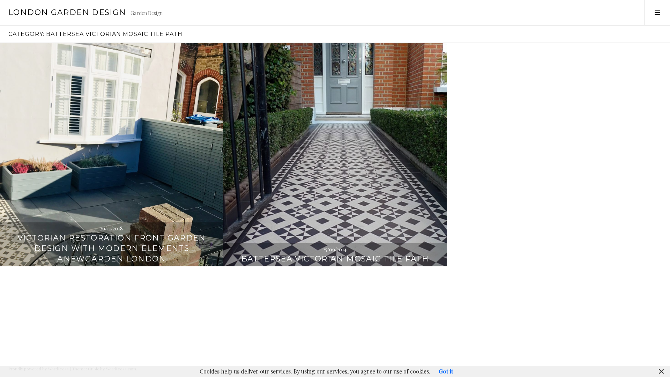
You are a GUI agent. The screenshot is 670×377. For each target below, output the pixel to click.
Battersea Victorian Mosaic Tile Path (335, 259)
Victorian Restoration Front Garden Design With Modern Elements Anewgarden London (111, 248)
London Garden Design (67, 12)
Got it (446, 371)
